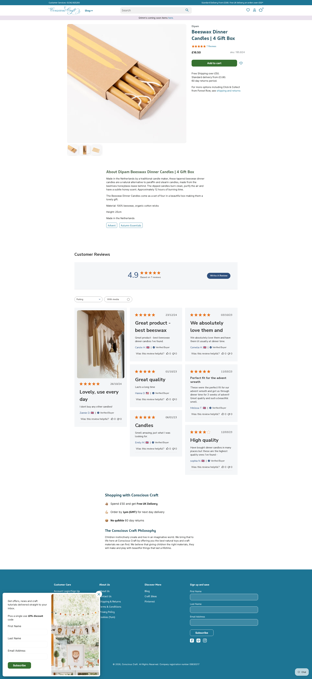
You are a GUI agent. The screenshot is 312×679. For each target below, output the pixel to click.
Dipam (195, 26)
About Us (104, 591)
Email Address (197, 616)
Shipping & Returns (110, 601)
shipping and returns (228, 90)
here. (171, 17)
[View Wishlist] (248, 10)
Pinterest (150, 601)
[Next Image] (183, 90)
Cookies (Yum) (107, 617)
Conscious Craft (130, 664)
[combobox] (156, 10)
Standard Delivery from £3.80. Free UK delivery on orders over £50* (232, 2)
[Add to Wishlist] (242, 63)
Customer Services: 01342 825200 (64, 2)
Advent (112, 225)
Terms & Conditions (110, 606)
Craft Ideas (151, 596)
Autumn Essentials (131, 225)
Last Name (196, 604)
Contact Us (105, 596)
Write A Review (219, 275)
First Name (196, 591)
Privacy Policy (107, 612)
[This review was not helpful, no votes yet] (118, 419)
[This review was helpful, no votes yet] (112, 419)
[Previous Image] (70, 90)
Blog (147, 591)
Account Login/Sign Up (67, 591)
